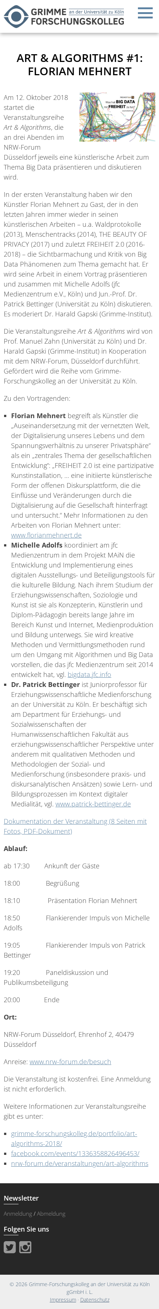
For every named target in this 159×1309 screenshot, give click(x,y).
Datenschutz (94, 1299)
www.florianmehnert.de (46, 535)
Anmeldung (18, 1213)
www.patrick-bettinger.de (93, 803)
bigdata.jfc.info (89, 674)
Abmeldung (51, 1213)
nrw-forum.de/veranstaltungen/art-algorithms (79, 1163)
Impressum (63, 1299)
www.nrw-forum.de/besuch (70, 1061)
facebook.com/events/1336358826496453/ (75, 1153)
